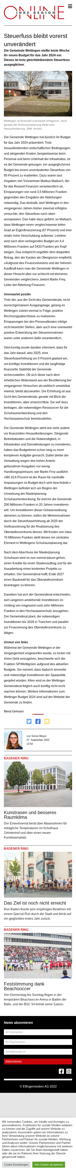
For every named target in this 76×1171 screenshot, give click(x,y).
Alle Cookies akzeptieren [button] (49, 1164)
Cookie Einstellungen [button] (16, 1164)
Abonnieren (13, 1061)
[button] (70, 6)
